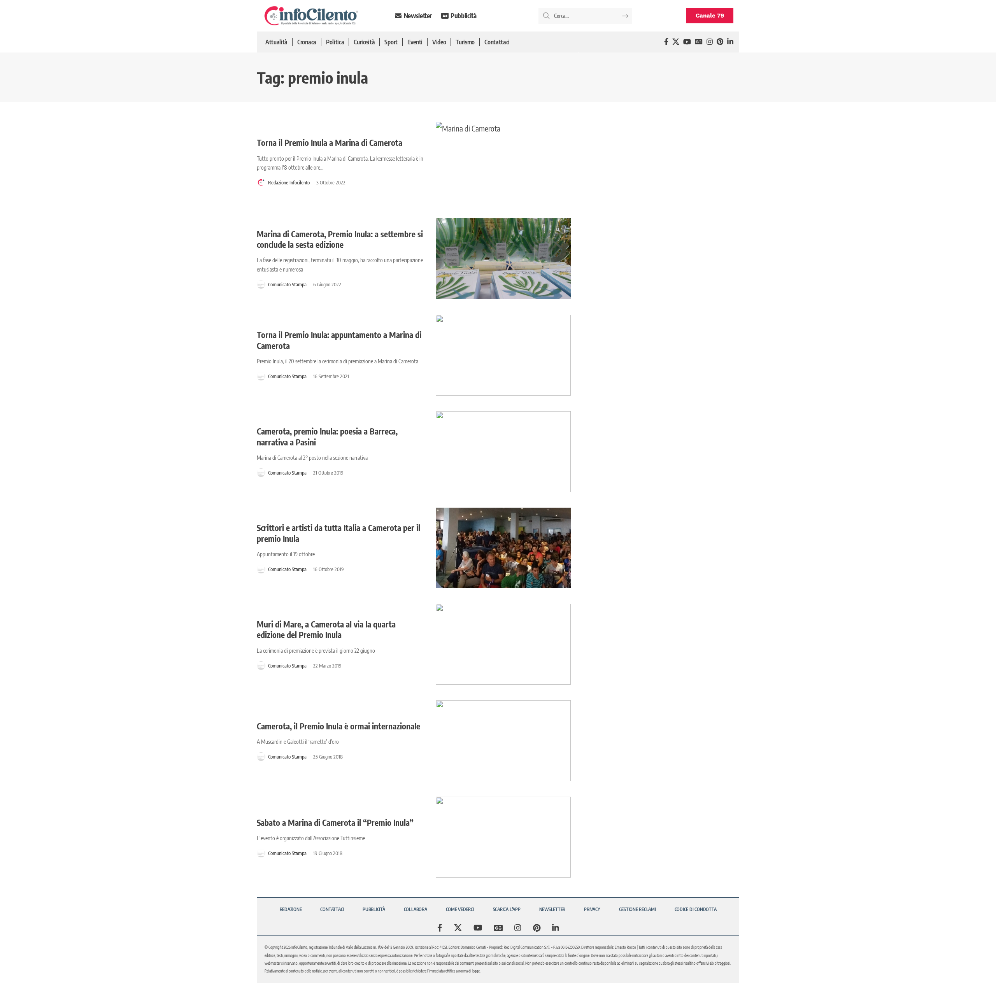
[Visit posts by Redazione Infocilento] (261, 182)
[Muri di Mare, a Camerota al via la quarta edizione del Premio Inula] (503, 644)
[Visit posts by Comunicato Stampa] (261, 284)
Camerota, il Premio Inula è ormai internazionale (338, 726)
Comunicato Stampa (287, 284)
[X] (675, 42)
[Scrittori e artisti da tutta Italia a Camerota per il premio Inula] (503, 548)
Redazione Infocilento (289, 182)
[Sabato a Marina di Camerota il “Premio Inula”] (503, 837)
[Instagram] (710, 42)
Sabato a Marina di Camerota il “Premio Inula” (335, 822)
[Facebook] (666, 42)
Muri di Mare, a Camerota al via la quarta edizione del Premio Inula (326, 629)
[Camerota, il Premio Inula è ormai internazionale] (503, 740)
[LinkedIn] (730, 42)
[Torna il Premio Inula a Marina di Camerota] (503, 162)
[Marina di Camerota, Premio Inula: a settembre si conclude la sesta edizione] (503, 258)
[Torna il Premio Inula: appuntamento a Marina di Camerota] (503, 355)
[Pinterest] (720, 42)
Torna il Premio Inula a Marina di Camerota (329, 142)
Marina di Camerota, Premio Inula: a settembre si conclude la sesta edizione (340, 239)
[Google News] (699, 42)
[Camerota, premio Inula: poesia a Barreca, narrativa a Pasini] (503, 451)
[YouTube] (687, 42)
